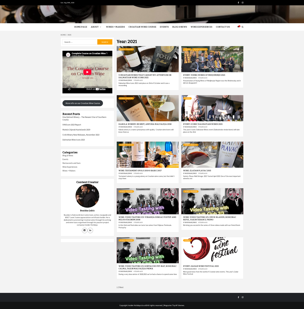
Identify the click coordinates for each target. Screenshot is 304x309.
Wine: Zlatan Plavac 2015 (197, 170)
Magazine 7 (168, 305)
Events (164, 27)
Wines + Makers (115, 27)
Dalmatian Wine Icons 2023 (73, 139)
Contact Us (223, 27)
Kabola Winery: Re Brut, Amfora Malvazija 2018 (145, 124)
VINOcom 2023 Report (71, 124)
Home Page (80, 27)
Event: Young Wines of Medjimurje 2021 (204, 75)
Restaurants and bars (71, 163)
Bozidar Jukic (126, 80)
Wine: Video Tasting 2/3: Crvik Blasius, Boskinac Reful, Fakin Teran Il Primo (209, 218)
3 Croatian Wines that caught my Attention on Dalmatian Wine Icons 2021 (145, 76)
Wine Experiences (201, 27)
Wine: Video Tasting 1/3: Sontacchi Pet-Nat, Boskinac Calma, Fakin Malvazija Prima (147, 267)
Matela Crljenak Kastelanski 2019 (76, 129)
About (95, 27)
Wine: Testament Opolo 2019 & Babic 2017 (140, 170)
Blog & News (179, 27)
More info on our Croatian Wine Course (83, 103)
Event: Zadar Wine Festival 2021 (201, 266)
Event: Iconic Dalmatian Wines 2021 (203, 124)
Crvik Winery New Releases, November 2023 (80, 134)
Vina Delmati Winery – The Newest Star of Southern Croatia (84, 118)
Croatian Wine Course (142, 27)
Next (121, 287)
